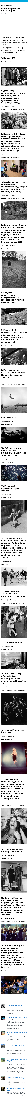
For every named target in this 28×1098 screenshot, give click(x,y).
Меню (2, 1)
